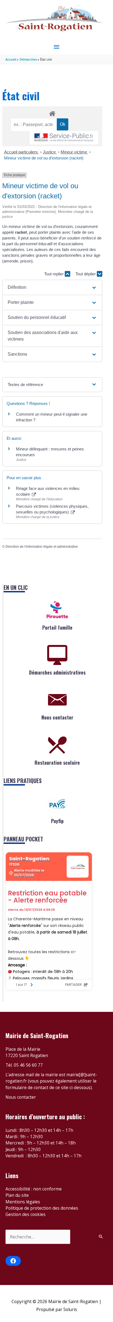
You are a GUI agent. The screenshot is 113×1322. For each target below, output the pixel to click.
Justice (50, 152)
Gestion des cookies (25, 1214)
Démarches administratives (57, 672)
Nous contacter (57, 717)
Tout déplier (86, 274)
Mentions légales (22, 1202)
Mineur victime (74, 152)
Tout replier (54, 274)
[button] (52, 287)
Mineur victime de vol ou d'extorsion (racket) (43, 158)
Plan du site (17, 1195)
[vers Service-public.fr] (64, 137)
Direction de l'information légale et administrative (41, 547)
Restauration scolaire (57, 762)
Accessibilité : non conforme (33, 1189)
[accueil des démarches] (52, 112)
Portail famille (57, 627)
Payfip (57, 820)
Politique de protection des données (41, 1208)
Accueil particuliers (21, 152)
